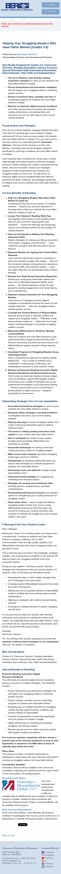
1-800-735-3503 (27, 858)
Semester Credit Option (14, 778)
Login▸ (50, 4)
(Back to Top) (8, 835)
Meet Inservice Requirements (17, 809)
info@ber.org (15, 860)
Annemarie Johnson (26, 54)
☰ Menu (50, 11)
